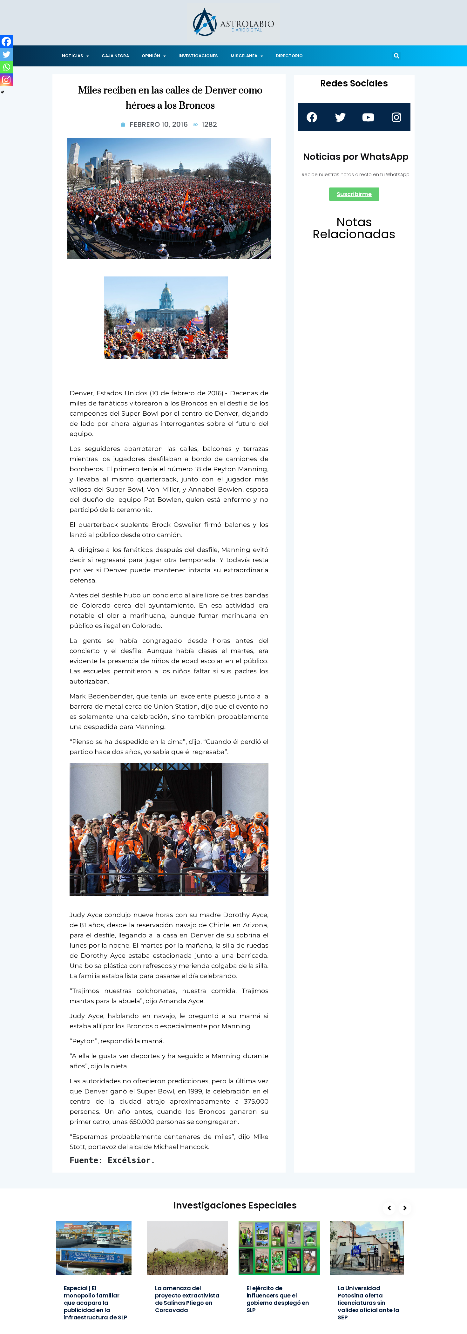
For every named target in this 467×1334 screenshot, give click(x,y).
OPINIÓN (151, 56)
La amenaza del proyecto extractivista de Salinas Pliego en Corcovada (187, 1299)
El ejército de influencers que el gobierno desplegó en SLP (278, 1299)
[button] (396, 56)
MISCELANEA (244, 56)
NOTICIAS (72, 56)
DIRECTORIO (289, 56)
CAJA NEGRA (115, 56)
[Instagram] (6, 79)
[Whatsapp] (6, 67)
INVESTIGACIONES (198, 56)
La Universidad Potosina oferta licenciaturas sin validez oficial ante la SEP (368, 1302)
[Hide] (2, 92)
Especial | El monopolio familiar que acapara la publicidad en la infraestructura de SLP (95, 1302)
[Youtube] (368, 117)
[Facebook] (6, 41)
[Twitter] (6, 54)
